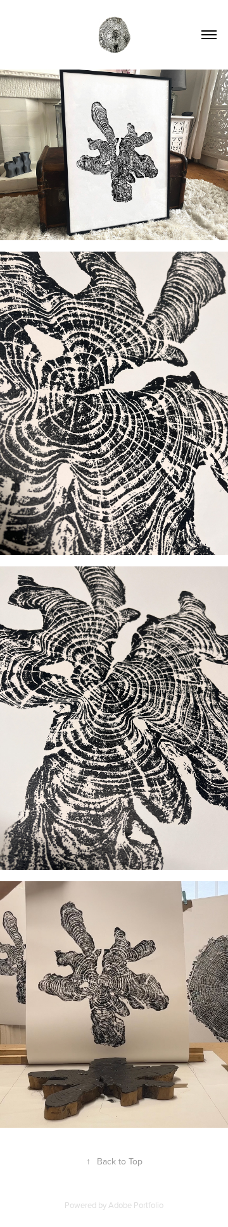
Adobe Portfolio (135, 1205)
